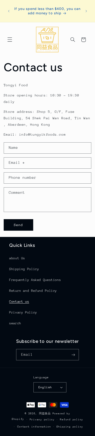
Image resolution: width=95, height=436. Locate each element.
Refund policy (71, 419)
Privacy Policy (23, 312)
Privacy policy (42, 419)
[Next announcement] (86, 11)
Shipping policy (69, 426)
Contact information (34, 426)
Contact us (19, 301)
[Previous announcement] (9, 11)
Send (18, 225)
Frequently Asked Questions (35, 280)
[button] (9, 39)
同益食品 (46, 413)
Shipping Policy (24, 269)
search (15, 323)
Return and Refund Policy (33, 291)
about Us (17, 258)
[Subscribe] (73, 354)
